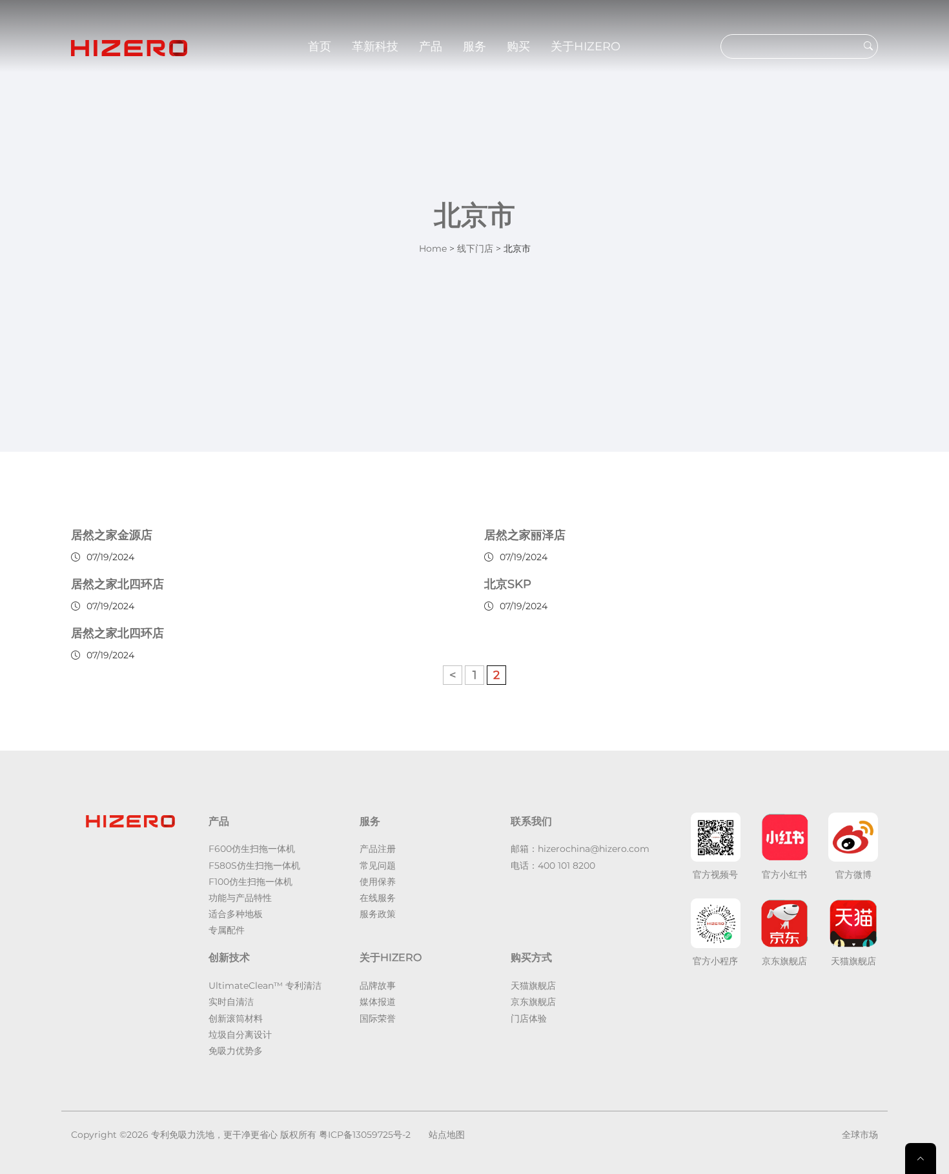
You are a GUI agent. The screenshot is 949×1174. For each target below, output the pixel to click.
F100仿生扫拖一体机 (250, 881)
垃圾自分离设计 (240, 1034)
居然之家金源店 (111, 535)
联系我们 (531, 821)
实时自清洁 (231, 1001)
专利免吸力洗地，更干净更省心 (214, 1134)
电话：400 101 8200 (553, 865)
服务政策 (378, 914)
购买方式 (531, 957)
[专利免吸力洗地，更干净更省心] (129, 46)
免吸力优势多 (236, 1051)
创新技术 (229, 957)
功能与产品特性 (240, 898)
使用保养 (378, 881)
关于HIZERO (585, 46)
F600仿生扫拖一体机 (252, 849)
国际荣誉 (378, 1018)
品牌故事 (378, 985)
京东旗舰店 (533, 1001)
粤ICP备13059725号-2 (365, 1134)
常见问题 (378, 865)
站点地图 (447, 1134)
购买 (518, 46)
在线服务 (378, 898)
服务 (474, 46)
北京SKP (507, 584)
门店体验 (529, 1018)
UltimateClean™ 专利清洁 (265, 985)
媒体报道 (378, 1001)
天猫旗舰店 (533, 985)
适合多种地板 (236, 914)
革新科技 (375, 46)
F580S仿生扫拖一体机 (254, 865)
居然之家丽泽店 (525, 535)
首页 (319, 46)
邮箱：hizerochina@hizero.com (580, 849)
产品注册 (378, 849)
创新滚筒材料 (236, 1018)
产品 (430, 46)
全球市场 (860, 1134)
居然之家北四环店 (117, 584)
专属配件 (227, 930)
